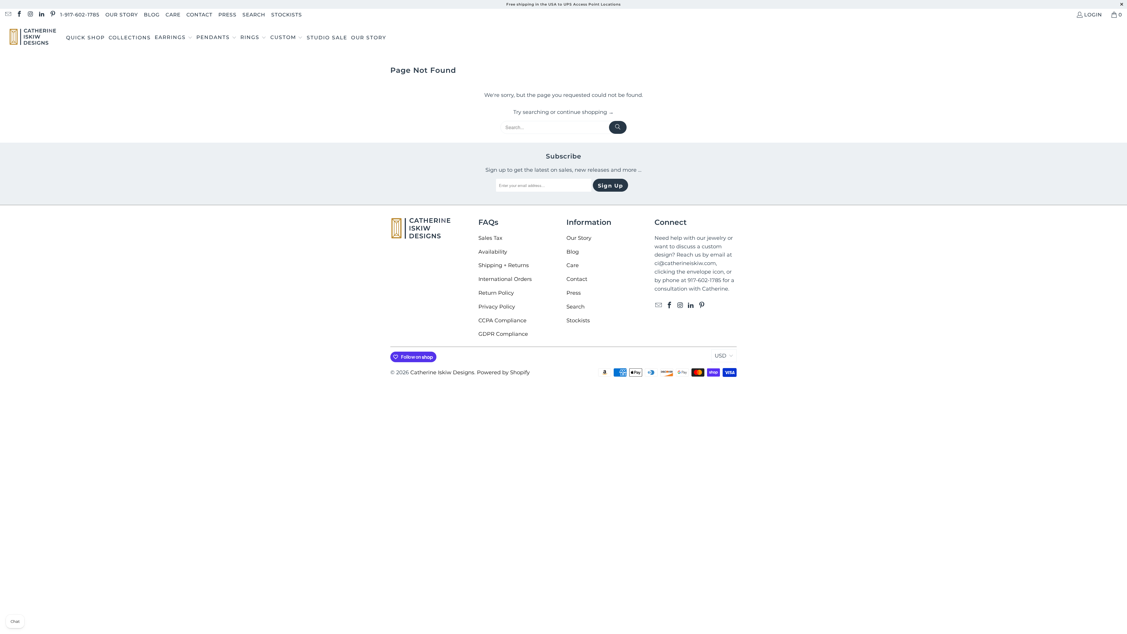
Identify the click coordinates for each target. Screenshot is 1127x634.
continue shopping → (585, 112)
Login (1093, 15)
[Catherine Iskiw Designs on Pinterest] (52, 15)
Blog (152, 15)
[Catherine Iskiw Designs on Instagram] (30, 15)
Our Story (121, 15)
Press (227, 15)
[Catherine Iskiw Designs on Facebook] (19, 15)
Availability (492, 252)
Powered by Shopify (503, 372)
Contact (199, 15)
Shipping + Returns (503, 265)
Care (173, 15)
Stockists (286, 15)
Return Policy (496, 293)
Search (253, 15)
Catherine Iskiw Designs (442, 372)
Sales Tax (490, 238)
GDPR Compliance (503, 334)
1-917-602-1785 (79, 15)
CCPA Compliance (502, 320)
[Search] (618, 127)
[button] (174, 38)
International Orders (505, 279)
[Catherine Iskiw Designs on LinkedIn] (41, 15)
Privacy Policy (496, 306)
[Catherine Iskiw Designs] (33, 37)
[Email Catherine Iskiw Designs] (7, 15)
